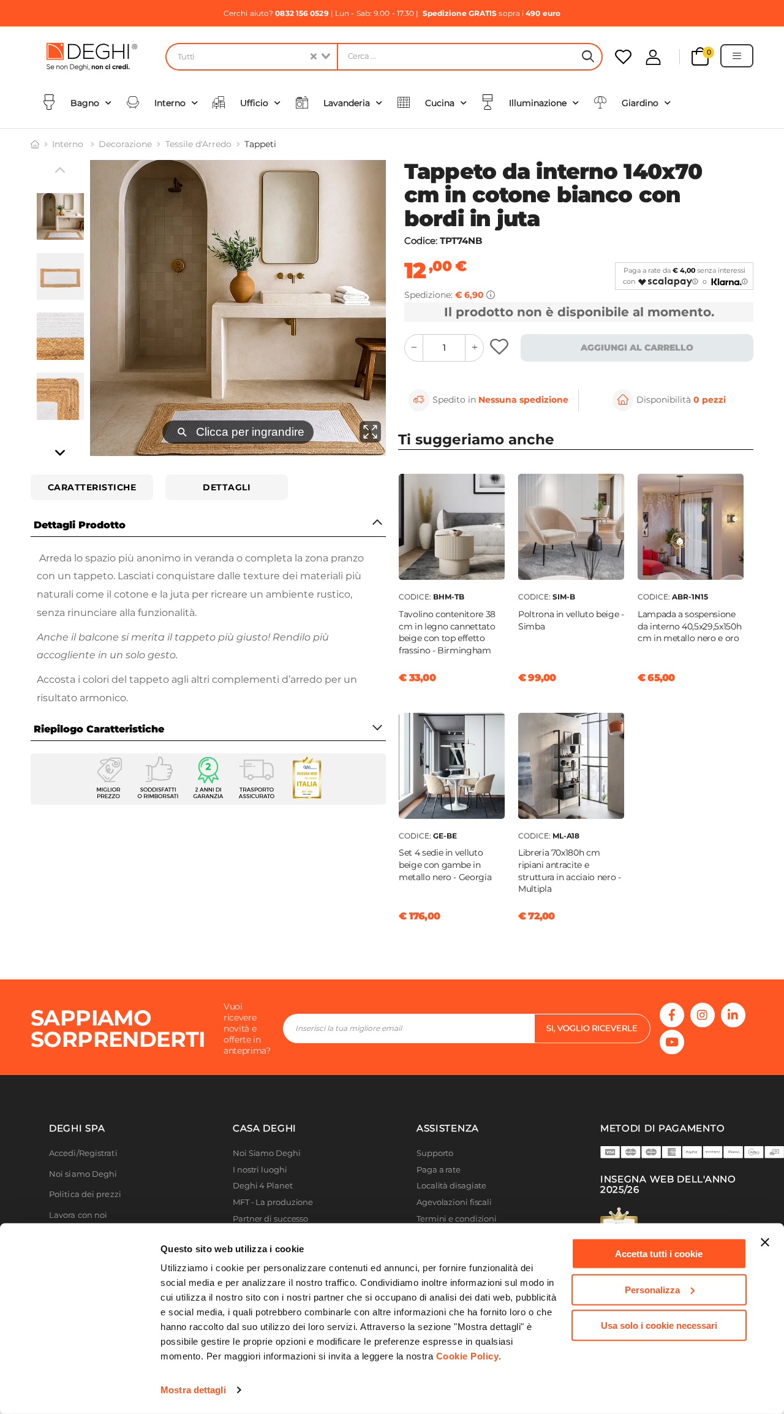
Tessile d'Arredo (198, 144)
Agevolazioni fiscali (454, 1202)
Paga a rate (439, 1169)
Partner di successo (270, 1218)
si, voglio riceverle (592, 1028)
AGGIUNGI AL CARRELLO (637, 347)
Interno (69, 144)
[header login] (653, 57)
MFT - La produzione (273, 1202)
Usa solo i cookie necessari (659, 1325)
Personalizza (652, 1289)
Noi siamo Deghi (83, 1174)
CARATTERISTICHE (92, 487)
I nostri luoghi (260, 1169)
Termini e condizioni (457, 1218)
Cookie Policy (467, 1356)
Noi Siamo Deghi (267, 1153)
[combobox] (251, 56)
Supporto (435, 1153)
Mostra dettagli (193, 1390)
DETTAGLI (227, 487)
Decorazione (125, 144)
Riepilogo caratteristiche (99, 729)
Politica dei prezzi (85, 1194)
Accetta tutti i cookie (659, 1254)
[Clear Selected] (314, 56)
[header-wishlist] (623, 56)
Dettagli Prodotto (80, 525)
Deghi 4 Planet (263, 1185)
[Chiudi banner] (765, 1242)
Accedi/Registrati (83, 1153)
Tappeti (260, 144)
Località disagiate (451, 1185)
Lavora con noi (78, 1215)
